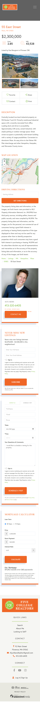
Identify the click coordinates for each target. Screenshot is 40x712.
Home (4, 258)
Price (6, 530)
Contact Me (16, 314)
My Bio (29, 311)
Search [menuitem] (20, 625)
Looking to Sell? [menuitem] (20, 631)
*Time (6, 434)
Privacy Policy (32, 497)
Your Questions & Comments (14, 442)
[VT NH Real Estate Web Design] (20, 696)
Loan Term (8, 519)
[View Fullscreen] (4, 168)
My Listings (8, 309)
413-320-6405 (13, 305)
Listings (10, 258)
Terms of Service (10, 499)
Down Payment (10, 538)
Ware (32, 258)
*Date (6, 425)
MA (17, 258)
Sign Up (24, 677)
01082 (6, 261)
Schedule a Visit (27, 403)
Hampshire (24, 258)
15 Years (17, 524)
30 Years (9, 524)
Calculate (15, 559)
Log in (17, 677)
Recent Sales (16, 309)
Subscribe (15, 382)
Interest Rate (9, 547)
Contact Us (12, 403)
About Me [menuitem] (20, 628)
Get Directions (20, 201)
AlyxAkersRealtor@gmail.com (21, 652)
